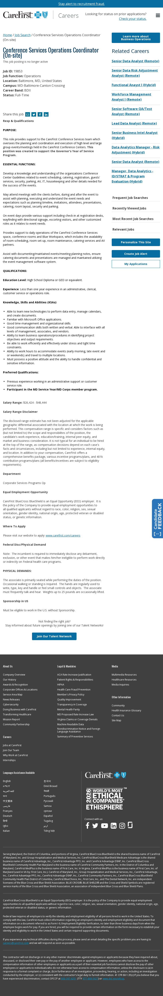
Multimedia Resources (124, 674)
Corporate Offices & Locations (20, 689)
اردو (46, 826)
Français (7, 811)
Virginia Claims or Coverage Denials (77, 719)
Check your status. (133, 19)
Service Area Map (12, 694)
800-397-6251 (69, 978)
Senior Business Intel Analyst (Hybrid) (135, 135)
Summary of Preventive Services (75, 736)
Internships (9, 760)
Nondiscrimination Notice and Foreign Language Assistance (78, 730)
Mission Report (11, 719)
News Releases (11, 699)
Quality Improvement (69, 699)
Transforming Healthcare (17, 714)
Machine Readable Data (70, 724)
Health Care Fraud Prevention (73, 689)
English (7, 781)
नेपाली (46, 791)
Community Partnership (16, 724)
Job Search (23, 35)
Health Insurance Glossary (126, 710)
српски (48, 811)
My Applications (135, 264)
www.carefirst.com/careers (63, 535)
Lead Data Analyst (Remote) (134, 123)
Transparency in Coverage (72, 704)
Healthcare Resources (124, 679)
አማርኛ (6, 786)
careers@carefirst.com (16, 943)
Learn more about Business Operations (136, 37)
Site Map (116, 720)
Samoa (47, 806)
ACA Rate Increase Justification (74, 674)
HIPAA (60, 684)
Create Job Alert (135, 254)
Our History (9, 679)
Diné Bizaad (50, 786)
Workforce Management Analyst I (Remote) (131, 97)
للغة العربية (8, 791)
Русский (48, 801)
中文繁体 (8, 801)
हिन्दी (5, 821)
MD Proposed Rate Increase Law (75, 714)
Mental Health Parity (68, 709)
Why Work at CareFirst (15, 755)
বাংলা (5, 796)
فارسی (6, 806)
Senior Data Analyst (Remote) (135, 61)
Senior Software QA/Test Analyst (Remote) (132, 111)
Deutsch (7, 816)
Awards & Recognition (15, 684)
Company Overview (14, 674)
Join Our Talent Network (54, 636)
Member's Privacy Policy (70, 694)
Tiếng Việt (49, 831)
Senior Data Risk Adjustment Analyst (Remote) (135, 73)
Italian (6, 831)
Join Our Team (11, 750)
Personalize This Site (136, 242)
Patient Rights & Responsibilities (75, 679)
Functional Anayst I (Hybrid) (134, 85)
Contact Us (118, 715)
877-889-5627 (90, 978)
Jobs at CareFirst (12, 745)
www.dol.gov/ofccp (113, 978)
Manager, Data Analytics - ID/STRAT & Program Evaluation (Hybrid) (132, 176)
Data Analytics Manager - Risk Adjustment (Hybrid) (136, 150)
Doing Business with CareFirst (19, 709)
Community (118, 705)
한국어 (47, 781)
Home (7, 35)
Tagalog (48, 821)
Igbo (5, 826)
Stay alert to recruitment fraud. (81, 4)
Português (49, 796)
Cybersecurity (10, 704)
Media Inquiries (120, 684)
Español (48, 816)
